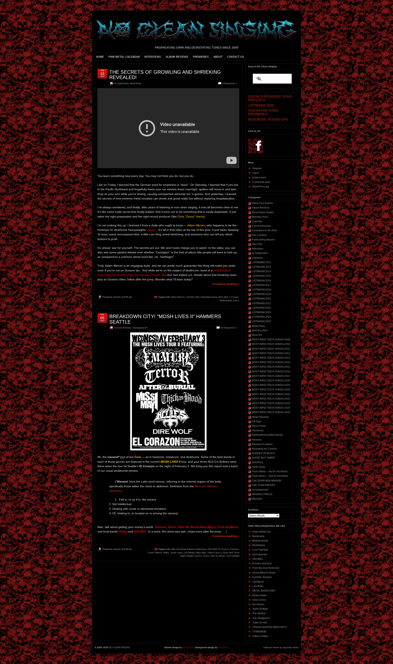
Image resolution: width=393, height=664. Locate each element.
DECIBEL (257, 558)
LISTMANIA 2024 (261, 316)
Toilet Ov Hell (259, 622)
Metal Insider (259, 595)
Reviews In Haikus (262, 444)
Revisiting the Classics (264, 448)
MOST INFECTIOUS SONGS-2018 (271, 380)
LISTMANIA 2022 (261, 307)
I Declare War (192, 297)
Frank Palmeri (155, 552)
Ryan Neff (228, 552)
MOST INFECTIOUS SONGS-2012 (271, 353)
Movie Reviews (260, 417)
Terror (206, 556)
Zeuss (236, 300)
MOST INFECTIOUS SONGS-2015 (271, 366)
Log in (255, 172)
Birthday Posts (260, 216)
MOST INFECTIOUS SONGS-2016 (271, 371)
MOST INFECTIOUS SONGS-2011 (271, 348)
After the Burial (178, 549)
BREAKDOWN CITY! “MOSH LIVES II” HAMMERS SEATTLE (165, 319)
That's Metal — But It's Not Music (270, 471)
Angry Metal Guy (261, 531)
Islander (117, 297)
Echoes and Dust (261, 563)
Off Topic (257, 421)
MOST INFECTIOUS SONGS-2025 (271, 412)
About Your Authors (262, 203)
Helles (166, 552)
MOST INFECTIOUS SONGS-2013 (271, 357)
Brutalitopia (258, 545)
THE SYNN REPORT (263, 485)
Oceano (235, 297)
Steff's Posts (258, 467)
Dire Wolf (212, 549)
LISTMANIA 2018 (261, 289)
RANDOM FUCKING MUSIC (267, 435)
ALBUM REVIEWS (177, 56)
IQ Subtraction (121, 83)
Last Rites (257, 586)
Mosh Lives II (215, 552)
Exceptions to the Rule (264, 230)
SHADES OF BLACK (263, 453)
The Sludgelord (261, 618)
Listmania (257, 257)
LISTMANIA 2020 (261, 298)
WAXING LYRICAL (262, 494)
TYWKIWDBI (259, 631)
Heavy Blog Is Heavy (264, 572)
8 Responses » (229, 83)
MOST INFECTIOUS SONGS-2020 (271, 389)
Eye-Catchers (259, 235)
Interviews (257, 248)
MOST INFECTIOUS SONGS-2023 (271, 403)
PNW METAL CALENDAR (124, 56)
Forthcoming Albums (263, 239)
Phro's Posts (259, 426)
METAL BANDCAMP (263, 590)
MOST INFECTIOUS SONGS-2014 (271, 362)
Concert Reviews (122, 327)
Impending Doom (209, 297)
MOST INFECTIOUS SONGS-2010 (271, 344)
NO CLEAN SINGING (119, 647)
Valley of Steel (260, 636)
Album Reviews (260, 207)
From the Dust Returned (265, 568)
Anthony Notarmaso (197, 549)
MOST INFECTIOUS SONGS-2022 (271, 398)
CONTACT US (235, 56)
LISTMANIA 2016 (261, 280)
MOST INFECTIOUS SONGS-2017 (271, 376)
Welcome (257, 498)
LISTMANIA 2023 (261, 312)
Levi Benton (189, 552)
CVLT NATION (260, 549)
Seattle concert (193, 556)
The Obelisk (259, 613)
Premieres (257, 430)
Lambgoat (258, 581)
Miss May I (224, 297)
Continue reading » (225, 284)
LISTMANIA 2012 (261, 262)
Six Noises (258, 604)
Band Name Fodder (263, 212)
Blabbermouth (260, 540)
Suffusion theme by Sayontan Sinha (280, 647)
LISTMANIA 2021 (261, 303)
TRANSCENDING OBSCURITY (269, 627)
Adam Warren (178, 297)
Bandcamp (258, 536)
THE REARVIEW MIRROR (266, 480)
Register (257, 168)
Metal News (135, 83)
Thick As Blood (217, 556)
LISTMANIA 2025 (261, 321)
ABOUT (217, 56)
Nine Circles (259, 599)
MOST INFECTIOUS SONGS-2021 (271, 394)
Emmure (234, 549)
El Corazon (223, 549)
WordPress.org (260, 186)
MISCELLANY (260, 330)
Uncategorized (140, 327)
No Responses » (228, 327)
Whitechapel (226, 300)
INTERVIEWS (152, 56)
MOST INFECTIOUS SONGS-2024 (271, 407)
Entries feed (259, 177)
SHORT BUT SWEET (263, 457)
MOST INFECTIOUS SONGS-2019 (271, 385)
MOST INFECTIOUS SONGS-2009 (271, 339)
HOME (100, 56)
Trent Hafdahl (232, 556)
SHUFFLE (257, 462)
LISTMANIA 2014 (261, 271)
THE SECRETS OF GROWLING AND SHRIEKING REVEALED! (165, 74)
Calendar (257, 221)
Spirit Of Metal (260, 608)
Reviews (257, 439)
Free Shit (257, 244)
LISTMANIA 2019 (261, 294)
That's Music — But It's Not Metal (270, 476)
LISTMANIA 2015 (261, 275)
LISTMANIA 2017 (261, 285)
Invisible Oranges (262, 577)
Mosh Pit (257, 335)
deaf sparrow (259, 554)
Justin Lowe (176, 552)
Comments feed (261, 182)
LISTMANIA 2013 (261, 266)
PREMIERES (201, 56)
